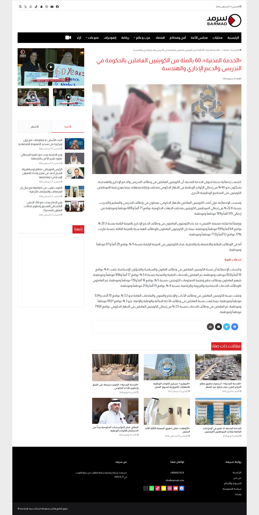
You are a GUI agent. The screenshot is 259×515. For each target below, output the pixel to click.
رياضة (125, 37)
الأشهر (35, 126)
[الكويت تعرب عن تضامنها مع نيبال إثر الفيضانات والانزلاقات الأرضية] (74, 191)
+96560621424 (177, 472)
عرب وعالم (143, 37)
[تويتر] (226, 326)
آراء (79, 37)
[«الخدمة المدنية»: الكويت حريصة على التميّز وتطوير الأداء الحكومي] (115, 367)
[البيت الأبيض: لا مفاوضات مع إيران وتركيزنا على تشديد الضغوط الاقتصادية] (74, 144)
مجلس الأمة (199, 37)
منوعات (93, 37)
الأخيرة (67, 126)
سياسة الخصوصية (232, 489)
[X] (25, 7)
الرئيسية (233, 37)
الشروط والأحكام (232, 483)
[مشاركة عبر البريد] (218, 326)
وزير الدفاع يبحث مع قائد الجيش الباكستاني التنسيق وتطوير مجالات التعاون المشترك (43, 206)
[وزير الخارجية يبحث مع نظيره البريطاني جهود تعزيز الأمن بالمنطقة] (74, 158)
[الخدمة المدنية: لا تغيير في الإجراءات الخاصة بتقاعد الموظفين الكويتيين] (218, 411)
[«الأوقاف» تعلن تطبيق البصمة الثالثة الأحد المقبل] (167, 411)
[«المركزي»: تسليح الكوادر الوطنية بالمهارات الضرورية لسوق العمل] (167, 367)
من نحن (237, 478)
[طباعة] (210, 326)
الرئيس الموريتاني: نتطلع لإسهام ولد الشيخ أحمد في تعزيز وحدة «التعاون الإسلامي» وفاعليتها (41, 173)
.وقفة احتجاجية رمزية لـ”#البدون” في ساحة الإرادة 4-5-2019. (69, 113)
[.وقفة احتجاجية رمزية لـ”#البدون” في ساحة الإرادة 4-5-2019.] (51, 67)
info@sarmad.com (175, 480)
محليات (218, 37)
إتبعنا (78, 229)
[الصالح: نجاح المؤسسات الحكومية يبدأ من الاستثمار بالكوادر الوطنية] (115, 411)
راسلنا (238, 494)
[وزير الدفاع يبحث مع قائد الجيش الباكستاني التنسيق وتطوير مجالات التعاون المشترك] (74, 206)
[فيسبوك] (234, 326)
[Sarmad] (224, 20)
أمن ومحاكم (178, 37)
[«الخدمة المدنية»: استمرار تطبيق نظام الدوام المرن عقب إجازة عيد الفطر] (218, 367)
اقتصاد (160, 37)
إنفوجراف (110, 37)
